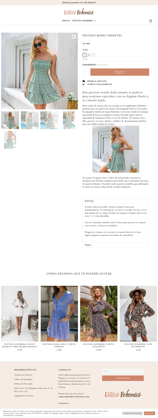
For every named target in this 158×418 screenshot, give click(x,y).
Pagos (88, 245)
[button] (116, 201)
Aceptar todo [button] (150, 413)
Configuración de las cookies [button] (133, 413)
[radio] (84, 55)
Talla (85, 49)
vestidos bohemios (121, 186)
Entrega (89, 201)
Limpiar (85, 59)
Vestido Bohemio (82, 20)
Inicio (66, 20)
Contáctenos (63, 403)
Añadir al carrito (119, 72)
